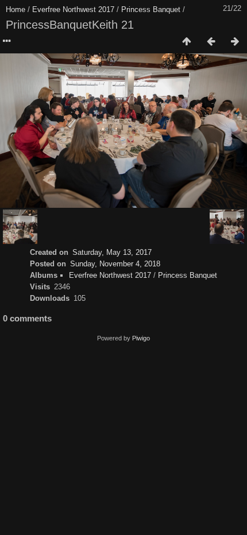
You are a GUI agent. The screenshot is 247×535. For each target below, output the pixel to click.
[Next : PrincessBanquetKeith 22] (235, 42)
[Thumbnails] (187, 42)
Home (15, 9)
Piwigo (141, 338)
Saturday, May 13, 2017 (112, 252)
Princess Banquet (150, 9)
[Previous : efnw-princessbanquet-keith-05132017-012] (211, 42)
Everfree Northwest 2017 (73, 9)
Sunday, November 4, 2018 (115, 263)
